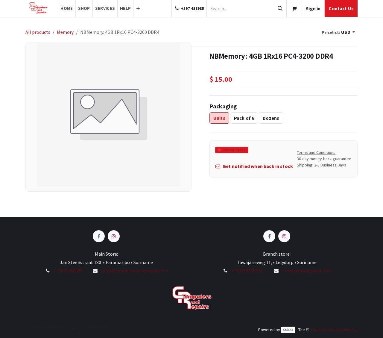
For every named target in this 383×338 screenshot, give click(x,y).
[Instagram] (114, 236)
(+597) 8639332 (247, 271)
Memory (65, 32)
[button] (338, 32)
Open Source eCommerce (334, 329)
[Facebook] (99, 236)
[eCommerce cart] (294, 8)
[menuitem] (66, 8)
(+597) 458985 (68, 271)
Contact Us (341, 8)
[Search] (280, 8)
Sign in (313, 8)
